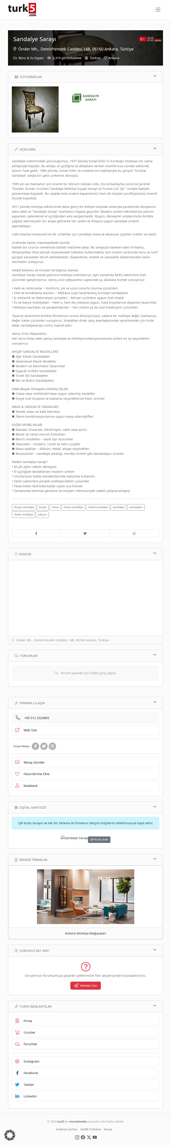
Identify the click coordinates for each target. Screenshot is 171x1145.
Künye (108, 1129)
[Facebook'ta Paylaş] (36, 533)
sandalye (118, 507)
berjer (43, 507)
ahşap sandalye (24, 507)
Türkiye (95, 58)
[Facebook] (35, 746)
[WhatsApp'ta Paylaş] (134, 533)
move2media (78, 1121)
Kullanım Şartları (66, 1129)
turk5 (60, 1121)
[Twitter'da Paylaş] (85, 533)
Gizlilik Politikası (90, 1129)
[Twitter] (44, 746)
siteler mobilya (23, 514)
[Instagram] (52, 746)
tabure (42, 514)
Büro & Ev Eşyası (31, 58)
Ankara (113, 58)
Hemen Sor (88, 985)
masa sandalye (73, 507)
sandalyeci (136, 507)
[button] (10, 1135)
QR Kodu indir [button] (99, 839)
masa (55, 507)
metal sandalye (98, 507)
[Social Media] (77, 1137)
